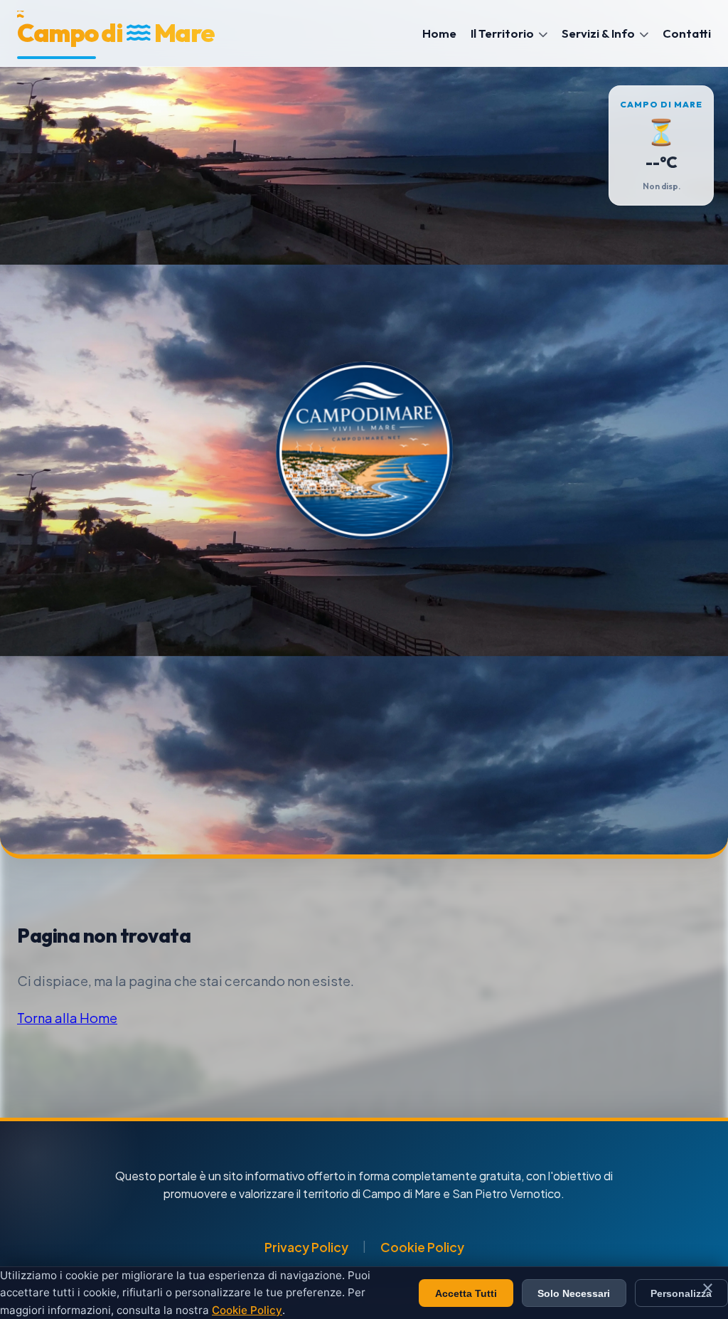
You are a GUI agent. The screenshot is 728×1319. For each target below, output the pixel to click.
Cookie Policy (422, 1247)
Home (439, 33)
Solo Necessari (573, 1293)
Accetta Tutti (466, 1293)
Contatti (687, 33)
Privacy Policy (306, 1247)
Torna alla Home (67, 1018)
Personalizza (681, 1293)
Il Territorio (503, 33)
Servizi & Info (599, 33)
